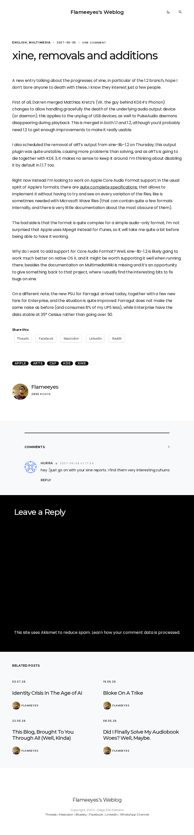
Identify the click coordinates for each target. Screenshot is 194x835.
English (19, 42)
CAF (53, 363)
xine (82, 363)
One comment (94, 42)
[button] (168, 12)
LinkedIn (111, 814)
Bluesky (81, 814)
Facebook (96, 814)
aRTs (38, 363)
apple (20, 363)
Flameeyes (44, 387)
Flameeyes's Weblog (97, 12)
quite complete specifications (108, 187)
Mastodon (66, 814)
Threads (51, 814)
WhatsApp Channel (134, 814)
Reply (46, 480)
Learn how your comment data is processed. (136, 632)
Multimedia (40, 42)
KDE (66, 363)
